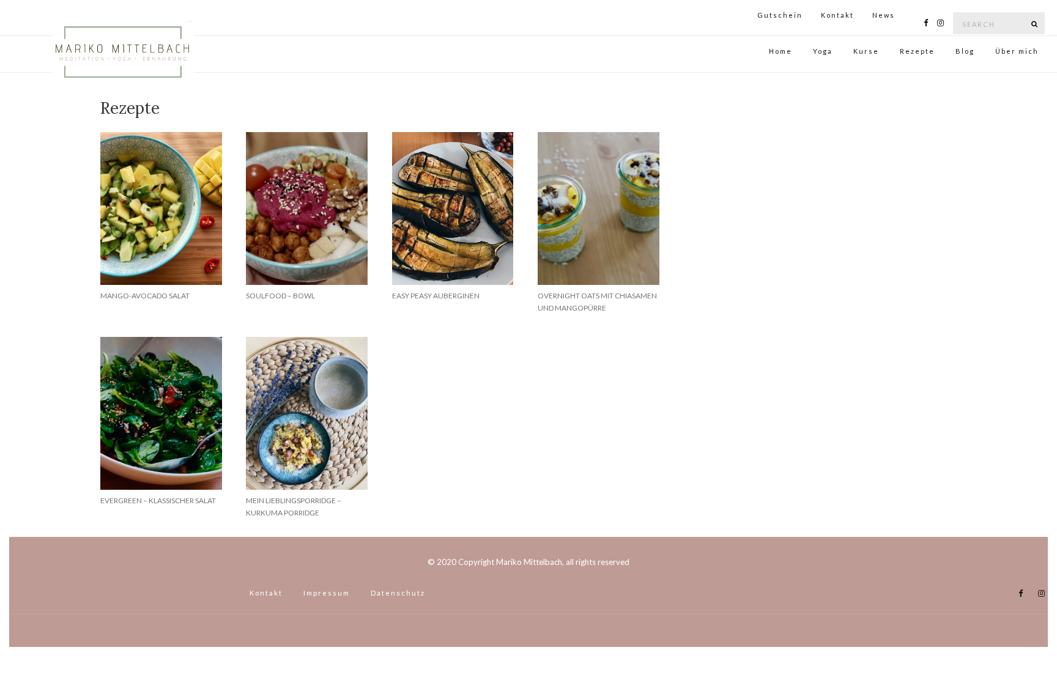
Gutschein (780, 15)
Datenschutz (398, 593)
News (883, 15)
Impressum (326, 593)
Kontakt (837, 15)
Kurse (866, 51)
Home (189, 21)
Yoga (823, 51)
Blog (964, 51)
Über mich (1017, 51)
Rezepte (917, 51)
